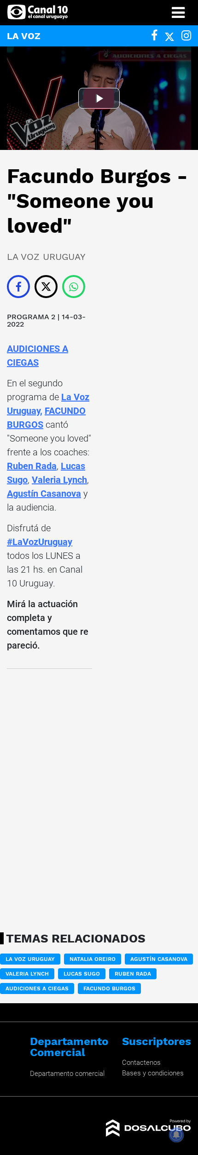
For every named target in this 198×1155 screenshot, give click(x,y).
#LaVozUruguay (39, 541)
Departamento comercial (67, 1073)
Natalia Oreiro (93, 959)
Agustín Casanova (44, 493)
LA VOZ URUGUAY (30, 959)
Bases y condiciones (153, 1073)
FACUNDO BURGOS (109, 988)
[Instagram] (186, 35)
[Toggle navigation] (178, 13)
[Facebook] (154, 35)
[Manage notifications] (176, 1134)
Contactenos (141, 1062)
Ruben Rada (32, 465)
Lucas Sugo (82, 974)
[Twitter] (169, 35)
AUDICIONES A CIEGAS (37, 988)
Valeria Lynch (59, 479)
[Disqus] (49, 798)
